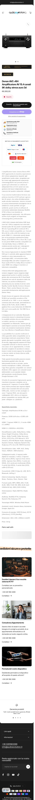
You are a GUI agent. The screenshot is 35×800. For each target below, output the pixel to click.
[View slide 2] (15, 718)
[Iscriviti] (28, 767)
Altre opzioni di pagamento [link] (16, 116)
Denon (7, 74)
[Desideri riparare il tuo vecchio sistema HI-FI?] (17, 567)
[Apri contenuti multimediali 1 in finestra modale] (28, 24)
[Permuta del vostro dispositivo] (17, 656)
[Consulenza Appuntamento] (17, 610)
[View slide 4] (20, 718)
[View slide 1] (13, 718)
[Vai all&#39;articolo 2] (18, 62)
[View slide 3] (18, 718)
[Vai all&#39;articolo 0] (15, 62)
